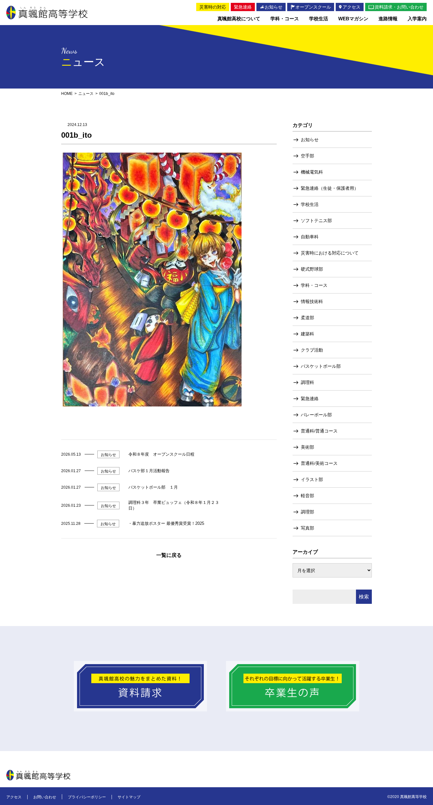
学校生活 (310, 204)
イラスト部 (312, 479)
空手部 (307, 155)
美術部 (307, 447)
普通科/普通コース (319, 430)
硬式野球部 (312, 269)
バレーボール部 (316, 414)
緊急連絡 (310, 398)
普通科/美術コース (319, 463)
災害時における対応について (330, 252)
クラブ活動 (312, 350)
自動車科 (310, 236)
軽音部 (307, 495)
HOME (67, 93)
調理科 (307, 382)
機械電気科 (312, 172)
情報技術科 (312, 301)
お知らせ (310, 139)
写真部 (307, 528)
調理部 (307, 511)
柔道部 (307, 317)
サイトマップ (129, 797)
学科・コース (314, 285)
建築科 (307, 333)
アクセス (14, 797)
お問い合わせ (44, 797)
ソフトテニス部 (316, 220)
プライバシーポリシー (87, 797)
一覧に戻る (169, 555)
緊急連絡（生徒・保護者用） (330, 188)
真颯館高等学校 (46, 12)
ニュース (86, 93)
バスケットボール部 (321, 366)
